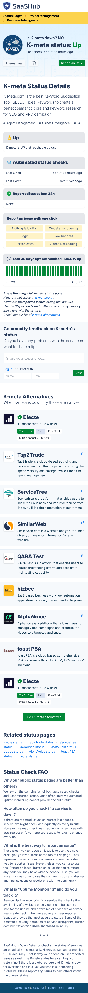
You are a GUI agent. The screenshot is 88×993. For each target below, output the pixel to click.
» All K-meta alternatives (44, 717)
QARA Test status (63, 747)
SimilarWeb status (31, 747)
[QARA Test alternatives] (9, 558)
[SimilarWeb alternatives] (9, 526)
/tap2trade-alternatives (20, 450)
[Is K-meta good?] (34, 63)
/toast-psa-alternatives (20, 644)
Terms (70, 987)
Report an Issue (72, 63)
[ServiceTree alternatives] (9, 493)
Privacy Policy (55, 987)
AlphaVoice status (42, 751)
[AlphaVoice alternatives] (9, 618)
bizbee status (13, 751)
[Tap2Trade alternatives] (9, 456)
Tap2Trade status (41, 742)
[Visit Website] (82, 453)
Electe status (12, 742)
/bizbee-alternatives (18, 584)
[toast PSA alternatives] (9, 650)
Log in (8, 369)
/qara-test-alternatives (20, 552)
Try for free (26, 431)
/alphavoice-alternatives (21, 612)
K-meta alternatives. (46, 314)
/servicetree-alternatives (21, 487)
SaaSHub (38, 987)
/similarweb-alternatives (21, 519)
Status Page (21, 987)
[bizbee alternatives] (9, 590)
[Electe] (9, 419)
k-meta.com (43, 297)
